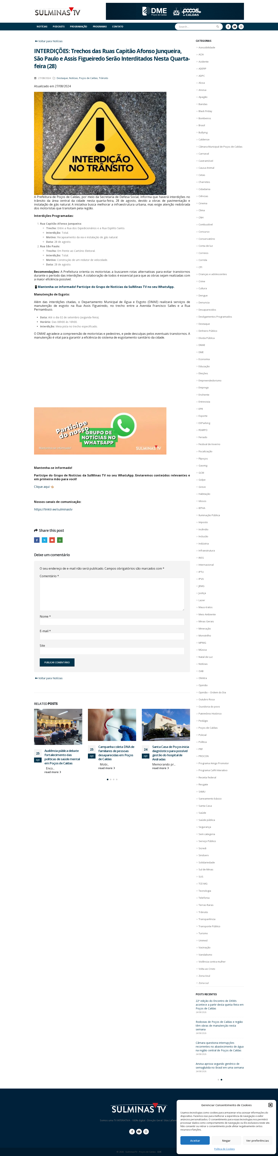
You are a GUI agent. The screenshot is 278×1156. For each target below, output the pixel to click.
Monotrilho (205, 635)
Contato (117, 26)
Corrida (203, 260)
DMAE (202, 345)
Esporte (203, 416)
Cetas (202, 175)
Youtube (139, 1131)
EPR (201, 409)
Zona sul (204, 983)
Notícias (42, 26)
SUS (201, 876)
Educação (204, 366)
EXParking (204, 423)
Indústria (204, 543)
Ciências (203, 196)
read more (51, 768)
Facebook (37, 540)
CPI (200, 267)
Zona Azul (204, 975)
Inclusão (203, 536)
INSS (201, 557)
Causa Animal (206, 167)
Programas (100, 26)
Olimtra (203, 678)
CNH (201, 217)
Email (52, 540)
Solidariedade (207, 862)
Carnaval (204, 153)
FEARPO (203, 430)
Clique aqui (42, 487)
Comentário (49, 576)
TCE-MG (203, 883)
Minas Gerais (206, 621)
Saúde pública (207, 820)
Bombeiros (205, 118)
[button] (270, 1105)
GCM (201, 472)
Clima (202, 210)
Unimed (203, 940)
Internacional (206, 564)
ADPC (202, 75)
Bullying (203, 132)
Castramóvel (206, 160)
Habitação (204, 494)
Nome (45, 616)
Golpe (202, 479)
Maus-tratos (206, 607)
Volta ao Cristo (207, 968)
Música (203, 649)
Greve (202, 487)
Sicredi (202, 848)
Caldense (204, 139)
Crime (202, 281)
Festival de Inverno (209, 444)
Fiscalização (205, 451)
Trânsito (103, 78)
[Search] (218, 26)
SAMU (202, 791)
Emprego (204, 387)
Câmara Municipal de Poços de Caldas (220, 146)
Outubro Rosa (207, 699)
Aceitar (195, 1140)
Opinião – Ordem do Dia (212, 692)
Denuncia (204, 302)
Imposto (203, 522)
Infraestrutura (207, 550)
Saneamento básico (210, 798)
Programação (78, 26)
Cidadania (204, 189)
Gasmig (203, 465)
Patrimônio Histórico (210, 713)
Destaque (62, 78)
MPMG (202, 642)
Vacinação (204, 947)
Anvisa (202, 90)
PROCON (204, 756)
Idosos (202, 501)
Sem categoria (207, 834)
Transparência (207, 919)
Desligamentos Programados (215, 316)
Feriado (203, 437)
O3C (159, 1151)
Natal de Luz (206, 657)
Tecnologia (205, 890)
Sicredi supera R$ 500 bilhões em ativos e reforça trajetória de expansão (220, 1002)
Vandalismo (205, 954)
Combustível (206, 224)
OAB (201, 671)
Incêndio (203, 529)
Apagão (203, 97)
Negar (226, 1140)
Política (203, 742)
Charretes (204, 182)
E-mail (45, 631)
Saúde (202, 812)
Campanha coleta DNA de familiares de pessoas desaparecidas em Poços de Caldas (62, 753)
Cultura (203, 288)
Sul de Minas (206, 869)
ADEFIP (202, 68)
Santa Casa (205, 805)
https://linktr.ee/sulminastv (53, 509)
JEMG (201, 586)
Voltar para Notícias (50, 41)
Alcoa (202, 82)
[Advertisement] (112, 373)
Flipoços (203, 458)
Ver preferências (257, 1140)
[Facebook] (228, 26)
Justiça (202, 593)
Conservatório (207, 238)
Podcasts (58, 26)
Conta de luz (206, 245)
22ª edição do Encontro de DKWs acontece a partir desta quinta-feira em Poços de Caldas (170, 757)
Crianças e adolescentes (213, 274)
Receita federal (207, 777)
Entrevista (204, 401)
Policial (203, 735)
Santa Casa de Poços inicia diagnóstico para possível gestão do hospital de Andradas (116, 753)
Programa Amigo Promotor (214, 763)
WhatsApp (60, 540)
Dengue (203, 295)
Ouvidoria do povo (209, 706)
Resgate (203, 784)
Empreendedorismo (210, 380)
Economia (204, 359)
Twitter (44, 540)
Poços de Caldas (88, 78)
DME (201, 352)
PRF (201, 749)
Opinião (203, 685)
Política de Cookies (224, 1149)
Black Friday (205, 111)
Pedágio (203, 720)
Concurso (204, 231)
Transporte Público (209, 926)
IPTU (201, 572)
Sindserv (204, 855)
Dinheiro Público (208, 330)
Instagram (146, 1131)
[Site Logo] (57, 11)
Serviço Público (207, 841)
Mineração (205, 628)
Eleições (203, 373)
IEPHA (202, 508)
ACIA (201, 54)
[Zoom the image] (175, 5)
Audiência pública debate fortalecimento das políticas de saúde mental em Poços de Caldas (219, 1021)
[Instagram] (241, 26)
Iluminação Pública (209, 515)
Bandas (203, 104)
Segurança (205, 827)
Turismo (203, 933)
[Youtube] (234, 26)
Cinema (203, 203)
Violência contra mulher (212, 961)
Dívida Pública (207, 338)
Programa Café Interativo (213, 770)
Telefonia (204, 897)
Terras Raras (206, 905)
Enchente (204, 394)
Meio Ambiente (207, 614)
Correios (203, 253)
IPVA (201, 579)
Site (42, 645)
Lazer (202, 600)
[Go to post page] (58, 725)
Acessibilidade (207, 47)
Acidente (204, 61)
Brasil (202, 125)
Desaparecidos (207, 309)
